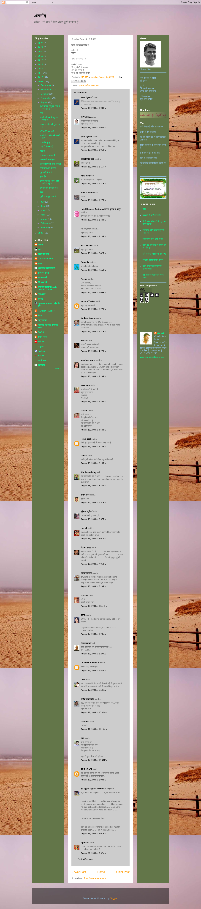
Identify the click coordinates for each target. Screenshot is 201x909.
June (43, 206)
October (45, 94)
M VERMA (86, 117)
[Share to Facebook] (81, 81)
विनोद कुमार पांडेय (87, 699)
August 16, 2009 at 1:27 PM (93, 200)
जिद (41, 113)
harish (84, 455)
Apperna (85, 842)
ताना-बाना (41, 294)
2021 (41, 47)
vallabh (84, 595)
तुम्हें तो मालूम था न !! (48, 196)
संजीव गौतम (85, 495)
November (46, 89)
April (43, 214)
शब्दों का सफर (43, 273)
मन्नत (93, 85)
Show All (58, 369)
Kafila (41, 355)
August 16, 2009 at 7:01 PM (93, 539)
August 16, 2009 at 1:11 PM (93, 167)
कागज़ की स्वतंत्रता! (48, 159)
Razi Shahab (87, 245)
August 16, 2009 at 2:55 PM (93, 270)
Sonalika (85, 262)
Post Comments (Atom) (95, 878)
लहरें (39, 249)
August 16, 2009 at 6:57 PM (93, 519)
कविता (87, 85)
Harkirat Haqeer (46, 310)
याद (97, 85)
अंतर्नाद (40, 16)
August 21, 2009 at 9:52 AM (93, 853)
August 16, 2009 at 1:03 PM (93, 108)
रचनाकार (41, 365)
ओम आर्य (160, 333)
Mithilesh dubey (88, 472)
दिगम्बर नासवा (86, 547)
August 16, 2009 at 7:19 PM (93, 586)
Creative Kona (45, 258)
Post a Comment (85, 859)
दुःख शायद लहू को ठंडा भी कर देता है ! (50, 107)
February (45, 223)
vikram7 (85, 410)
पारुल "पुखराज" (87, 97)
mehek (84, 528)
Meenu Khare (87, 192)
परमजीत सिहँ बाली (87, 159)
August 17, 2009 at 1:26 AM (93, 634)
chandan (85, 721)
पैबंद (41, 192)
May (43, 210)
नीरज (40, 315)
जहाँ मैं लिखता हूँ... (47, 146)
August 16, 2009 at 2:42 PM (93, 253)
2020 (41, 51)
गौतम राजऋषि (86, 643)
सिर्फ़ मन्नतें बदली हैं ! (48, 155)
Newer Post (78, 872)
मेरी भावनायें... (43, 282)
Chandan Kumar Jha (91, 663)
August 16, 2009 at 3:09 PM (93, 292)
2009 (41, 81)
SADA (41, 332)
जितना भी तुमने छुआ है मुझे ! (153, 239)
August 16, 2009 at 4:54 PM (93, 430)
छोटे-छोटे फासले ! (47, 131)
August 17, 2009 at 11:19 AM (94, 729)
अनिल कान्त (85, 176)
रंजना (83, 615)
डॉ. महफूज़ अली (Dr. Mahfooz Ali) (95, 789)
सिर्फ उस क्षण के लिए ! (48, 168)
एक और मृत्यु (45, 142)
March (44, 219)
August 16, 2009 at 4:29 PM (93, 376)
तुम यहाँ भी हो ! (46, 172)
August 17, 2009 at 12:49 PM (94, 760)
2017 (41, 64)
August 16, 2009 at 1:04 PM (93, 127)
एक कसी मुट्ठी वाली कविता (50, 164)
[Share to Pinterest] (84, 81)
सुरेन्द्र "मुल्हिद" (87, 511)
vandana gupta (88, 360)
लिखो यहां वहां (43, 254)
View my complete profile (152, 357)
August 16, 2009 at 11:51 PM (94, 606)
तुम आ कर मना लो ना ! (49, 188)
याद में (42, 151)
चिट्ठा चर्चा (42, 320)
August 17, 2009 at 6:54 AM (93, 690)
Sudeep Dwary (88, 318)
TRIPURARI (86, 769)
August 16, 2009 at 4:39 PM (93, 402)
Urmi (83, 679)
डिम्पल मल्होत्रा (86, 573)
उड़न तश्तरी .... (44, 277)
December (46, 85)
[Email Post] (120, 77)
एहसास (81, 85)
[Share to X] (78, 81)
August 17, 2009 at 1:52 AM (93, 670)
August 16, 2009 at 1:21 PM (93, 183)
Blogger (113, 898)
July (43, 202)
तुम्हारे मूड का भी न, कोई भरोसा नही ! (49, 182)
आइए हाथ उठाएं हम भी (46, 268)
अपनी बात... (43, 360)
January (45, 227)
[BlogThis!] (75, 81)
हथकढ (40, 299)
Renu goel (86, 439)
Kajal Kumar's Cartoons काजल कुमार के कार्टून (101, 209)
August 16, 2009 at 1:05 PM (93, 150)
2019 (41, 56)
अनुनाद (40, 346)
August (44, 102)
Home (101, 872)
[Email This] (72, 81)
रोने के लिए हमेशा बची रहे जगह (154, 254)
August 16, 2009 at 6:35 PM (93, 485)
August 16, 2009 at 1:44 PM (93, 220)
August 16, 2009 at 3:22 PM (93, 309)
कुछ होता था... (45, 176)
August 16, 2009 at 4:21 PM (93, 331)
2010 (41, 77)
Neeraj (84, 279)
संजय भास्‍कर (86, 385)
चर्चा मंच (41, 341)
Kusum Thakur (88, 301)
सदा (82, 738)
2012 (41, 68)
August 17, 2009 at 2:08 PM (93, 780)
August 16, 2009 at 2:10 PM (93, 236)
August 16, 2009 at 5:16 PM (93, 463)
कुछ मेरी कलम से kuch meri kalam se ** (47, 288)
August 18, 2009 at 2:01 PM (93, 833)
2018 (41, 60)
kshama (84, 340)
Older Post (123, 872)
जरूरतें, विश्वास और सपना (153, 260)
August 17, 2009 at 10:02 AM (94, 712)
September (46, 98)
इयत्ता (40, 263)
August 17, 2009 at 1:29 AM (93, 654)
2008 (41, 233)
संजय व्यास (42, 337)
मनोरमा (40, 244)
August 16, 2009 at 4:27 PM (93, 351)
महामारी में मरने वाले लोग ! (152, 215)
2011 (40, 73)
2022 (41, 43)
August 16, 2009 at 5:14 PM (93, 446)
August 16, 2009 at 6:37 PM (93, 502)
